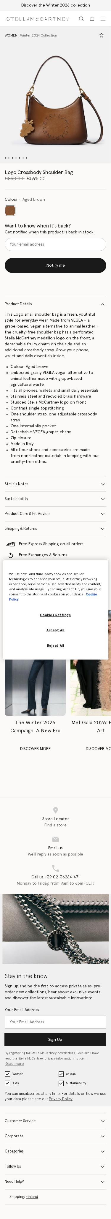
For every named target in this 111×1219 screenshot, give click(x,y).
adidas (70, 1074)
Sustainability (16, 499)
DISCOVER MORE (35, 749)
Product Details (18, 304)
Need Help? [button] (14, 1182)
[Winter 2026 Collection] (35, 663)
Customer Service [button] (20, 1121)
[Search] (81, 18)
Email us (55, 848)
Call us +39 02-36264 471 (55, 877)
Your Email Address (22, 1010)
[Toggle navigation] (103, 18)
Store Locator (55, 819)
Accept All (55, 630)
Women (17, 1074)
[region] (55, 609)
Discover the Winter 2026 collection (55, 5)
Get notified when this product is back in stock (49, 232)
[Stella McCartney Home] (38, 18)
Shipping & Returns (21, 529)
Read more (14, 1064)
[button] (55, 94)
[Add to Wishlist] (101, 35)
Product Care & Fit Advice (27, 514)
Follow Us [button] (13, 1167)
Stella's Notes (16, 484)
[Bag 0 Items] (92, 19)
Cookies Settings (55, 615)
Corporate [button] (14, 1136)
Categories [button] (14, 1151)
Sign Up (55, 1040)
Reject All (55, 645)
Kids (15, 1083)
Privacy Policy (61, 1099)
